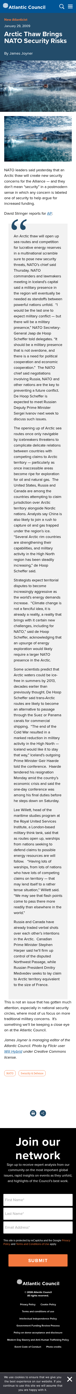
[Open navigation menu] (70, 6)
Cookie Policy (48, 1304)
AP (49, 213)
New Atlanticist (15, 19)
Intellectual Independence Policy (38, 1318)
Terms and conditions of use (38, 1311)
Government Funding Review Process (38, 1325)
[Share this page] (43, 1113)
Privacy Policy (27, 1304)
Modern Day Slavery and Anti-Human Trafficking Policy (38, 1339)
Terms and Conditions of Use (32, 1244)
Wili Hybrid (13, 1051)
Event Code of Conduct (28, 1346)
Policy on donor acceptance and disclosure (38, 1332)
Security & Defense (32, 1073)
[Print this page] (33, 1113)
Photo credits (53, 1346)
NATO (9, 1073)
